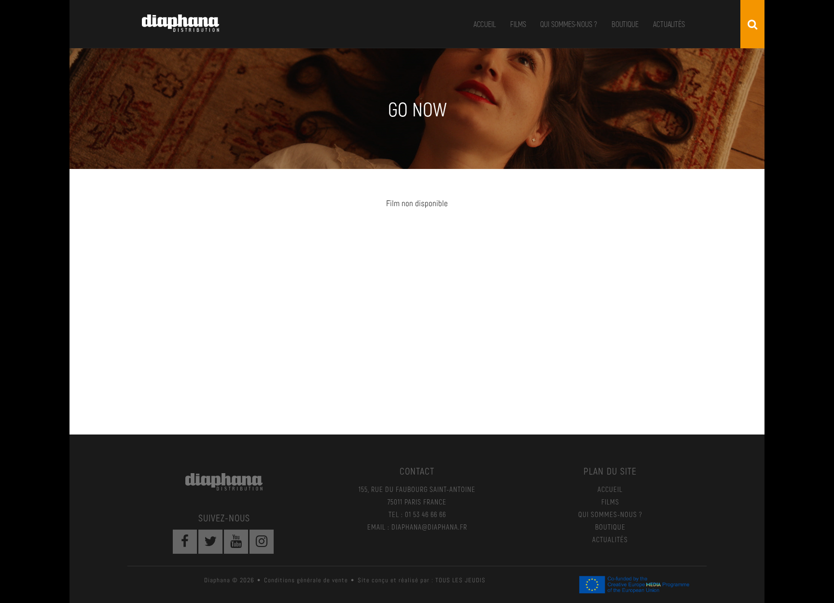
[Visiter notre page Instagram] (262, 542)
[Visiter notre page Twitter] (210, 542)
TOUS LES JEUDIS (460, 580)
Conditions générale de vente (306, 580)
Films (518, 23)
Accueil (484, 23)
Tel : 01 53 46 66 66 (417, 514)
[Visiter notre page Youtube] (236, 542)
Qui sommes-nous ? (568, 23)
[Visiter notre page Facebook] (185, 542)
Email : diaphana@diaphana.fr (417, 526)
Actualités (669, 23)
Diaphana (180, 23)
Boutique (625, 23)
